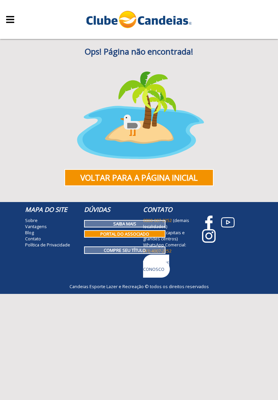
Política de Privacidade (47, 245)
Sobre (31, 220)
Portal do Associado (124, 234)
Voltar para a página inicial (139, 177)
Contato (33, 239)
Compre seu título (125, 250)
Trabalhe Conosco (156, 266)
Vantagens (36, 226)
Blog (29, 232)
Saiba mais (124, 224)
